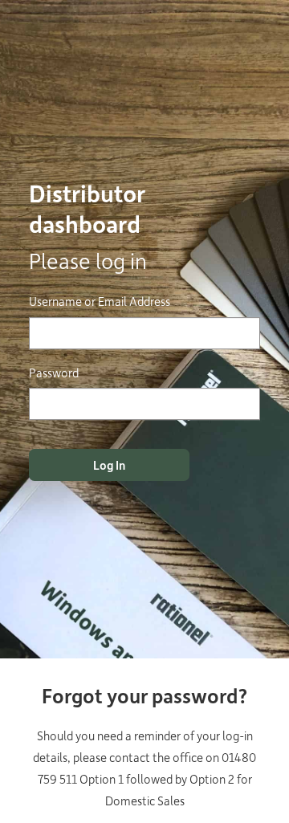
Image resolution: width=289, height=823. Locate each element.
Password (54, 373)
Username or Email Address (99, 301)
